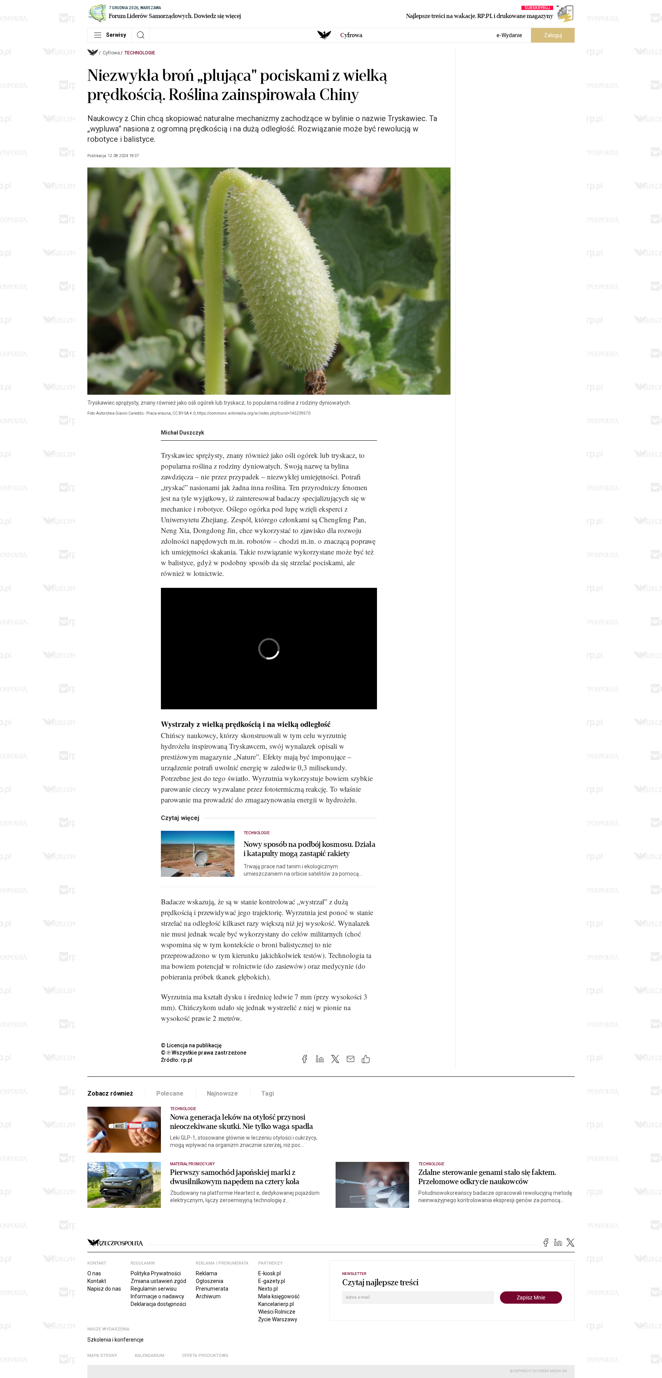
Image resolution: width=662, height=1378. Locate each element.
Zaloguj (553, 35)
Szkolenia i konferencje (115, 1340)
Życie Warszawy (277, 1319)
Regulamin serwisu (154, 1289)
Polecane (170, 1093)
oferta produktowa (205, 1355)
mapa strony (102, 1355)
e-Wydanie (509, 35)
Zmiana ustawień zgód (158, 1281)
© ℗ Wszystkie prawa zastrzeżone (203, 1053)
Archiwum (208, 1296)
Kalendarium (149, 1355)
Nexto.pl (268, 1289)
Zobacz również (110, 1093)
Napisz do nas (104, 1289)
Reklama (206, 1273)
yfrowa (351, 35)
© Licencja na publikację (191, 1045)
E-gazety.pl (271, 1281)
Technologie (140, 53)
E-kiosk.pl (269, 1273)
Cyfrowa (111, 53)
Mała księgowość (279, 1296)
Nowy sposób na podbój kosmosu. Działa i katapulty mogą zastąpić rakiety (309, 849)
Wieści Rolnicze (276, 1312)
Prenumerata (212, 1289)
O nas (94, 1273)
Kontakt (96, 1281)
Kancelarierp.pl (276, 1304)
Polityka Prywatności (156, 1273)
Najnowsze (222, 1093)
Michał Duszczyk (182, 433)
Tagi (267, 1093)
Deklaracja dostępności (158, 1304)
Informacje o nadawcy (157, 1296)
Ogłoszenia (209, 1281)
